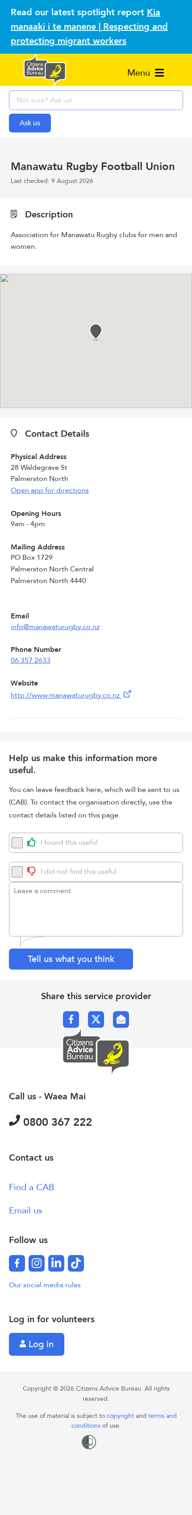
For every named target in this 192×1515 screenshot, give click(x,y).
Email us (25, 1210)
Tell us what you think (71, 959)
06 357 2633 (30, 660)
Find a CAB (31, 1187)
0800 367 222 (56, 1122)
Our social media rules (45, 1285)
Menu (140, 73)
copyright (121, 1416)
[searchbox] (96, 100)
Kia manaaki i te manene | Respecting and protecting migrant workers (89, 26)
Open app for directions (50, 490)
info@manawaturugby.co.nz (55, 627)
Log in (40, 1344)
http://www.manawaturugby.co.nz (66, 695)
